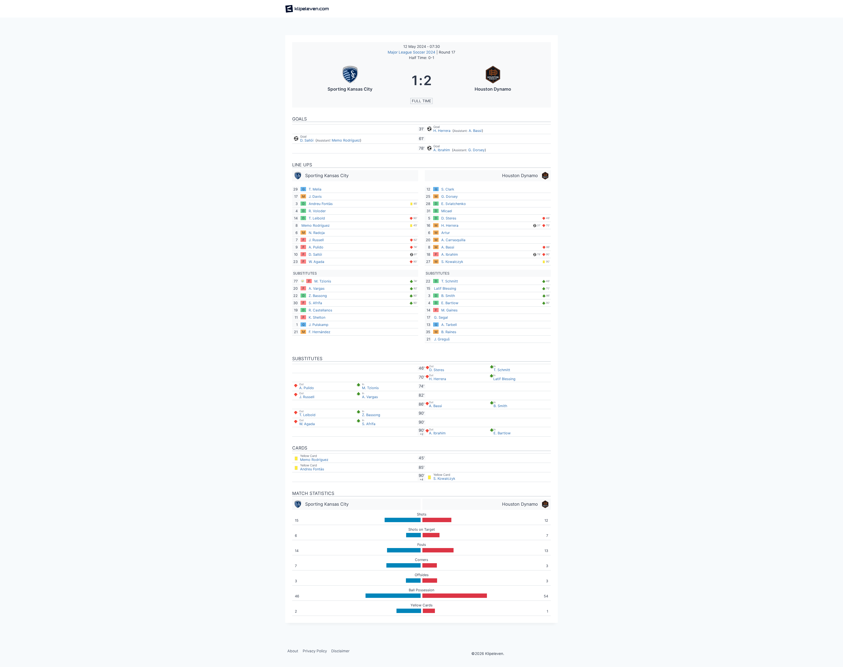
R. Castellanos (320, 310)
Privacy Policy (315, 651)
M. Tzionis (322, 281)
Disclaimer (340, 651)
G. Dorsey (476, 150)
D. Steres (448, 218)
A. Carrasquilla (453, 240)
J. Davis (315, 196)
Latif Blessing (445, 288)
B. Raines (448, 332)
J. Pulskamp (318, 324)
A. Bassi (475, 130)
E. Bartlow (449, 303)
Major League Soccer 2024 (412, 52)
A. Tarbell (449, 324)
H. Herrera (442, 130)
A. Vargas (316, 288)
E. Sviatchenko (453, 203)
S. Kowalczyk (452, 261)
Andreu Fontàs (321, 203)
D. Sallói (307, 140)
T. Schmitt (449, 281)
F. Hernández (319, 332)
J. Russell (316, 240)
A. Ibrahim (442, 150)
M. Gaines (449, 310)
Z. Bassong (318, 295)
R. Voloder (317, 211)
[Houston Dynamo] (493, 80)
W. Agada (316, 261)
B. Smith (448, 295)
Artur (445, 232)
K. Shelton (317, 317)
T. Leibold (317, 218)
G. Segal (441, 317)
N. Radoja (317, 232)
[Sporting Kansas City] (350, 80)
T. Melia (315, 189)
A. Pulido (316, 247)
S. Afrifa (315, 303)
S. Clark (447, 189)
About (292, 651)
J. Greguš (442, 339)
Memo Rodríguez (346, 140)
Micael (446, 211)
